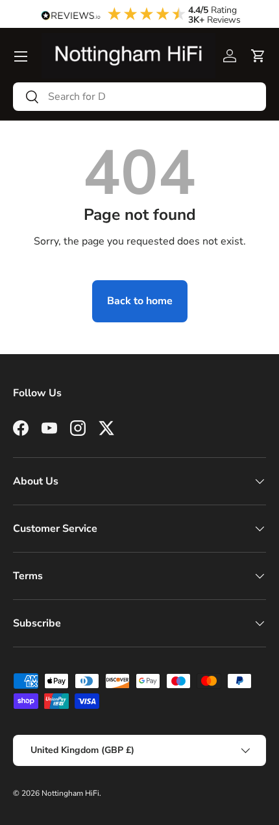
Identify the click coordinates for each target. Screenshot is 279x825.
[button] (258, 56)
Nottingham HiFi (70, 793)
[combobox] (139, 96)
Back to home (140, 301)
